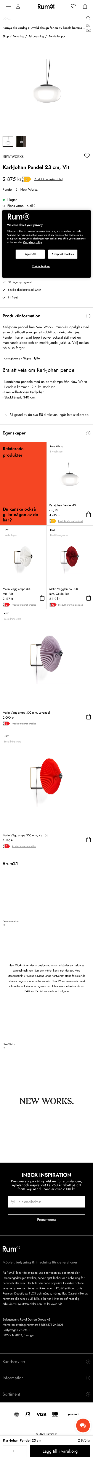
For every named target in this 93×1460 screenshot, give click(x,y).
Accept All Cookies (63, 254)
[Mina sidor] (18, 6)
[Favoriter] (73, 6)
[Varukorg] (85, 6)
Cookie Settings (41, 266)
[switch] (46, 316)
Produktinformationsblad (48, 179)
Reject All (30, 254)
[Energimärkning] (26, 179)
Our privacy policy (32, 242)
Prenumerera (46, 1219)
